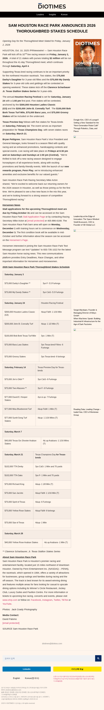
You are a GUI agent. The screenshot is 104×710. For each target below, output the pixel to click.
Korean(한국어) (32, 678)
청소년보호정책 (88, 676)
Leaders (40, 14)
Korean (64, 14)
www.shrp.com (10, 600)
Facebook (36, 600)
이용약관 (65, 676)
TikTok (65, 600)
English (16, 678)
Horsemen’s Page (19, 240)
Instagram (47, 600)
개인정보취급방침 (75, 676)
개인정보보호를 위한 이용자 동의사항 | (81, 679)
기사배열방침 (57, 681)
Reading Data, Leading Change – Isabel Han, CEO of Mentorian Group (87, 412)
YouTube (7, 604)
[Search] (98, 658)
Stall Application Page (34, 217)
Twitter (57, 600)
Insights (52, 14)
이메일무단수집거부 (60, 679)
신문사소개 (57, 676)
